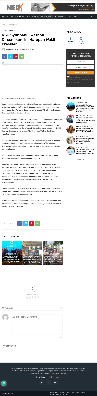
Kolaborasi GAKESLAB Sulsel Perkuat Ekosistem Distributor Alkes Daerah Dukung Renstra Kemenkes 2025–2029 (32, 260)
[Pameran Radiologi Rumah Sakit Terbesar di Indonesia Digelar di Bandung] (70, 140)
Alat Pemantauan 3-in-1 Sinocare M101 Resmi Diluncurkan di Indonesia (85, 151)
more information (73, 82)
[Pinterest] (15, 56)
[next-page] (7, 269)
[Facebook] (4, 56)
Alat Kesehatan (11, 254)
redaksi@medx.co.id (53, 377)
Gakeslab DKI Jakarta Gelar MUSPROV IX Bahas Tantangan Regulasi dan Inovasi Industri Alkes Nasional (12, 260)
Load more (80, 160)
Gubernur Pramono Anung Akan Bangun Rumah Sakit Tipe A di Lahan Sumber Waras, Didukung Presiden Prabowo (52, 260)
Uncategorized (13, 25)
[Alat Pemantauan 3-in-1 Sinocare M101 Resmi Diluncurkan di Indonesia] (70, 150)
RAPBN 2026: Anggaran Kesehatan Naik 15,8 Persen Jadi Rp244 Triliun (85, 130)
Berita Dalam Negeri (52, 254)
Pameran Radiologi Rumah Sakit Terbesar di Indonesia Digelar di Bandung (85, 141)
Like (70, 38)
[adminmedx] (4, 49)
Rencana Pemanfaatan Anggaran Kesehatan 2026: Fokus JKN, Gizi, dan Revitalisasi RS (85, 120)
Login (60, 308)
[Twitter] (10, 56)
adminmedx (13, 49)
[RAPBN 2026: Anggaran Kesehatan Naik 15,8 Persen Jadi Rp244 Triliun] (70, 129)
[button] (92, 16)
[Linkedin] (55, 382)
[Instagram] (48, 382)
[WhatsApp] (21, 56)
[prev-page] (3, 269)
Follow (81, 38)
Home (4, 25)
